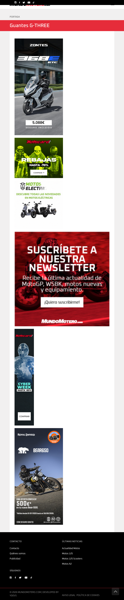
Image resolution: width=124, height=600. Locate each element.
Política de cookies (88, 595)
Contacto (14, 548)
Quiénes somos (18, 553)
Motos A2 (67, 564)
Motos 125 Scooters (72, 559)
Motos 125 (67, 553)
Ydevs (13, 596)
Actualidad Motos (71, 548)
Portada (15, 17)
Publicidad (15, 559)
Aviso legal (68, 595)
